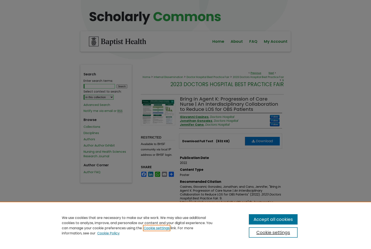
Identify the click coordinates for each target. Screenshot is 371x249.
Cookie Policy (108, 233)
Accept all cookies (273, 219)
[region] (185, 225)
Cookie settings (157, 228)
